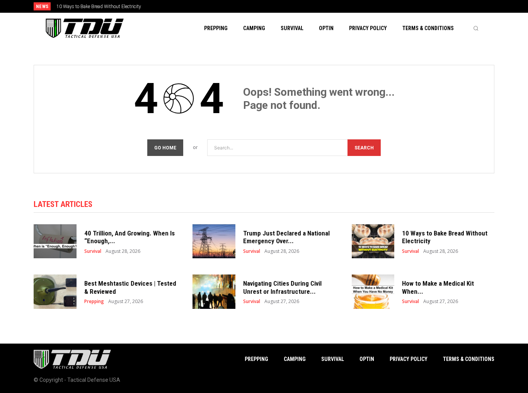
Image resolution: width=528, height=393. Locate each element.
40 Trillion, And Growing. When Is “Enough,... (129, 237)
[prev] (277, 6)
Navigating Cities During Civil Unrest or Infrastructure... (282, 287)
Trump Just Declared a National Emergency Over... (286, 237)
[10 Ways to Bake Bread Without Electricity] (373, 241)
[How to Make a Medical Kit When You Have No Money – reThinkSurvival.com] (373, 291)
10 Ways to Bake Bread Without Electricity (98, 6)
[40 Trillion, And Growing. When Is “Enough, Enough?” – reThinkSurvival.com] (55, 241)
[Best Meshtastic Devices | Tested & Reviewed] (55, 291)
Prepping (94, 301)
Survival (92, 251)
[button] (475, 28)
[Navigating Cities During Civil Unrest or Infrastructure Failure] (213, 291)
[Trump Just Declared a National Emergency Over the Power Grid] (213, 241)
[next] (290, 6)
